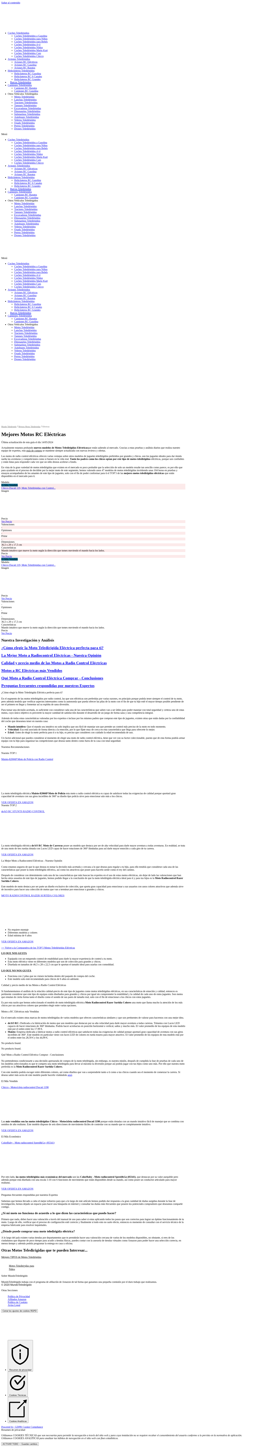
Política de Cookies (17, 1302)
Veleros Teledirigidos (25, 120)
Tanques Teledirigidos (25, 105)
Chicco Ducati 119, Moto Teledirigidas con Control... (28, 488)
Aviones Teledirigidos (19, 59)
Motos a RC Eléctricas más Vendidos (31, 670)
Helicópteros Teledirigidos (21, 70)
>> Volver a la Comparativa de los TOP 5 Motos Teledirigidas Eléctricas (38, 947)
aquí (70, 1075)
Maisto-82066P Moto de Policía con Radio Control (27, 759)
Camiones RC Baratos (25, 88)
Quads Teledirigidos (24, 122)
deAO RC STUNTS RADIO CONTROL (23, 811)
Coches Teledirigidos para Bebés (31, 41)
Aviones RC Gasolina (25, 64)
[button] (93, 134)
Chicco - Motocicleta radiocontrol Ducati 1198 (25, 1087)
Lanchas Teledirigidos (25, 99)
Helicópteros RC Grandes (27, 79)
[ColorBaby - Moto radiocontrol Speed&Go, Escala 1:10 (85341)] (25, 1170)
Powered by (22, 1427)
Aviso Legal (14, 1305)
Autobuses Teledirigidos (26, 117)
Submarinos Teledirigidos (27, 114)
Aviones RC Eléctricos (25, 62)
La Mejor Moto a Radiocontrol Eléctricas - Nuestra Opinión (51, 655)
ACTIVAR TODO (10, 1444)
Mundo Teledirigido (8, 427)
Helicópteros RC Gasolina (27, 73)
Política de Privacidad (19, 1296)
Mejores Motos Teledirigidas (29, 427)
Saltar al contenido (10, 2)
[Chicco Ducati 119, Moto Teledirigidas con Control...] (25, 515)
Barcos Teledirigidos (20, 82)
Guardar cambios (29, 1444)
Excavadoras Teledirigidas (27, 108)
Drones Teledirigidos (25, 128)
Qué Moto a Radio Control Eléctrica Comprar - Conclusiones (52, 678)
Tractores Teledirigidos (25, 102)
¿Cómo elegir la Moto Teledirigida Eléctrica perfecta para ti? (52, 648)
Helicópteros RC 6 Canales (28, 76)
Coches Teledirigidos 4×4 (27, 44)
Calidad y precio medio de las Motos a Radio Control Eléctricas (54, 663)
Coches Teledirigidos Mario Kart (31, 50)
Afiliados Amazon (17, 1299)
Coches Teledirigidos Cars (27, 53)
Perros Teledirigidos (24, 125)
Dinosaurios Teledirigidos (27, 111)
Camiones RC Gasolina (26, 91)
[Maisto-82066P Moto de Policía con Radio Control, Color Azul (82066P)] (25, 787)
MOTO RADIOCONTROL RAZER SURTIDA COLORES (32, 895)
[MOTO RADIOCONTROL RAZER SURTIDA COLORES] (25, 923)
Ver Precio (6, 521)
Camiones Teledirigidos (20, 85)
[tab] (93, 1257)
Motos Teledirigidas (24, 96)
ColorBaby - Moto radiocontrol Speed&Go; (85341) (28, 1142)
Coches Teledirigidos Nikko (28, 47)
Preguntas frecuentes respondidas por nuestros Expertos (47, 686)
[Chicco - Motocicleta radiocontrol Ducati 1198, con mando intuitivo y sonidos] (25, 1115)
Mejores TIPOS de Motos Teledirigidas (21, 1257)
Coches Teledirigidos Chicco (29, 56)
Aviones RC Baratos (24, 67)
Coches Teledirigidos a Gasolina (30, 35)
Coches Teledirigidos (18, 33)
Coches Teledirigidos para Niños (30, 38)
